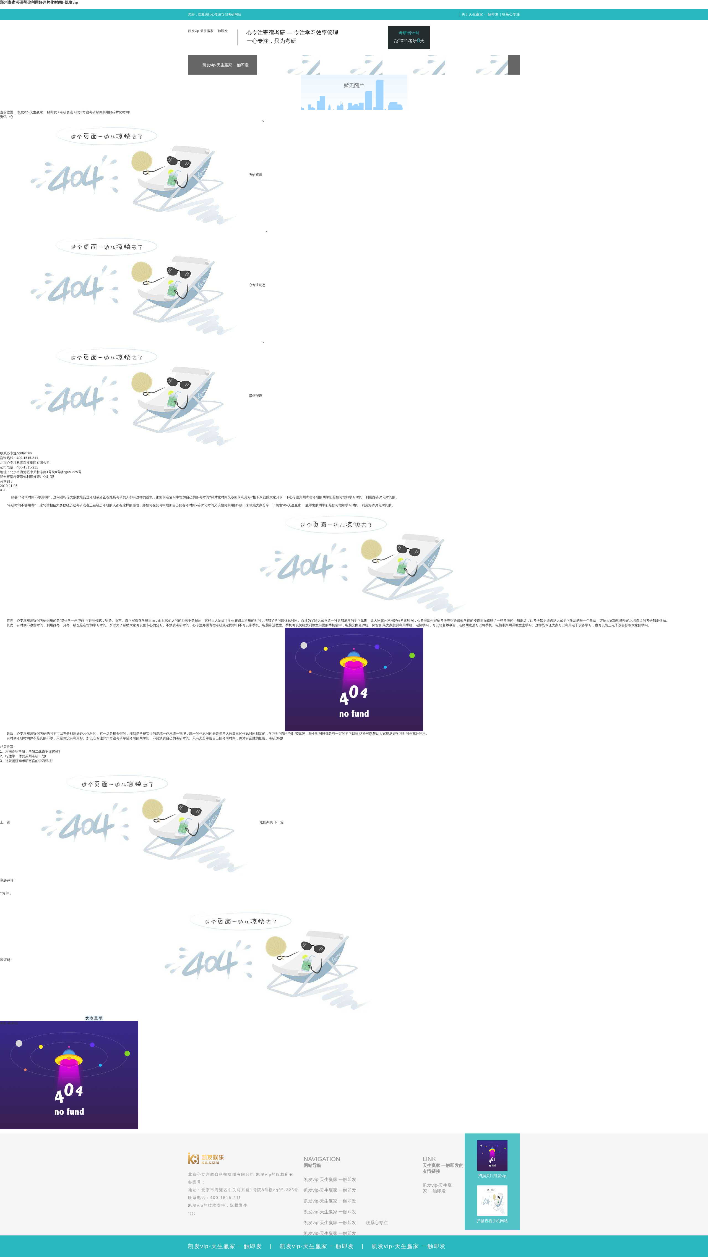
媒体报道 (255, 395)
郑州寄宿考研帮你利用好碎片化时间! (103, 112)
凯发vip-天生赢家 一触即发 (208, 31)
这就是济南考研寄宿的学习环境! (29, 761)
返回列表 (266, 822)
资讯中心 (6, 117)
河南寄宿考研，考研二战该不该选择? (32, 751)
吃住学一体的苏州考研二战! (25, 756)
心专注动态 (257, 285)
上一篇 (5, 822)
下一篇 (279, 822)
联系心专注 (511, 14)
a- (4, 490)
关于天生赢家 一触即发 (480, 14)
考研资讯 (66, 112)
